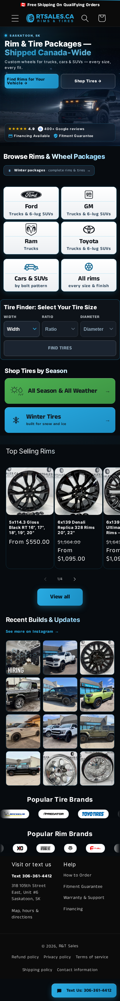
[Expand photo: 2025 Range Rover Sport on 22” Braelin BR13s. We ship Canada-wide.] (23, 731)
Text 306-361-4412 (32, 876)
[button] (15, 18)
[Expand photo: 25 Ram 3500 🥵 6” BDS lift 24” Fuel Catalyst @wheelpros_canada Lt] (60, 657)
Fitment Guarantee (83, 886)
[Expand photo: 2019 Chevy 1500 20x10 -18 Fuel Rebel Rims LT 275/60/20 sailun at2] (23, 768)
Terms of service (92, 957)
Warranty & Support (84, 898)
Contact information (77, 970)
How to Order (77, 875)
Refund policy (25, 957)
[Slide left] (45, 579)
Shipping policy (37, 970)
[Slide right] (74, 579)
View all (60, 597)
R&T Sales (68, 946)
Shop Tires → (88, 81)
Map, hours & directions (25, 914)
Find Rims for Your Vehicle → (26, 81)
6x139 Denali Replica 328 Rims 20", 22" (76, 527)
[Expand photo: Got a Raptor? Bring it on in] (60, 731)
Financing (73, 909)
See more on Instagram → (32, 631)
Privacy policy (57, 957)
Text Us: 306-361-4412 (88, 990)
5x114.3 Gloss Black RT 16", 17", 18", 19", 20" (27, 527)
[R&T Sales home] (50, 18)
